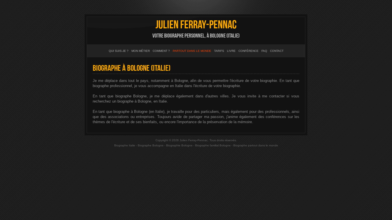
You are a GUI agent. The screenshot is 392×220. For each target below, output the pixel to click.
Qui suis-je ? (119, 50)
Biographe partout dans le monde (255, 145)
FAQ (264, 50)
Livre (231, 50)
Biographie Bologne (179, 145)
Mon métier (140, 50)
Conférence (248, 50)
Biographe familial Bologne (213, 145)
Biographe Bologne (151, 145)
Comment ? (161, 50)
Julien (196, 25)
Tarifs (219, 50)
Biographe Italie (124, 145)
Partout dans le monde (192, 50)
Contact (277, 50)
